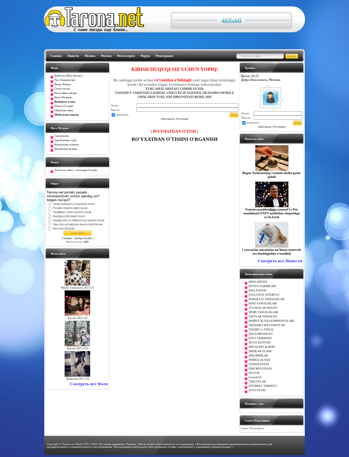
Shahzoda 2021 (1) (77, 378)
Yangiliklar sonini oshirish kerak (72, 212)
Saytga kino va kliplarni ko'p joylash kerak (78, 220)
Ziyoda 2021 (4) (77, 318)
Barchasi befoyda (64, 228)
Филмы (106, 56)
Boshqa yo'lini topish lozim (69, 216)
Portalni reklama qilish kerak (70, 207)
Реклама (131, 444)
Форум (145, 56)
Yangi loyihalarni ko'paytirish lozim (74, 203)
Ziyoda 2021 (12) (77, 348)
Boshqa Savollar (83, 238)
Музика (90, 56)
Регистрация (164, 56)
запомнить (122, 114)
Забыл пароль (167, 119)
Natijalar (67, 238)
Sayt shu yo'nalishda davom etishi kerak (78, 224)
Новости (73, 56)
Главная (56, 56)
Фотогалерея (126, 56)
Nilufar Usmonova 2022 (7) (77, 287)
